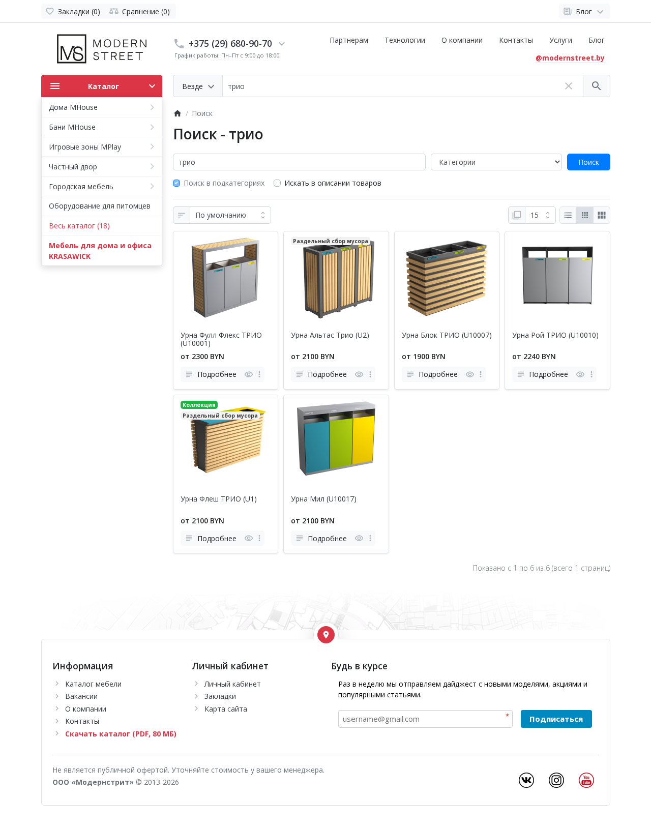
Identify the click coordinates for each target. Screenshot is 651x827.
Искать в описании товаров (332, 183)
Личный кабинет (232, 684)
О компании (462, 40)
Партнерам (349, 40)
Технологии (404, 40)
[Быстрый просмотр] (248, 374)
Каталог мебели (93, 684)
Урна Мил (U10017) (324, 499)
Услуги (560, 40)
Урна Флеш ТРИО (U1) (219, 499)
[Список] (568, 215)
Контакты (516, 40)
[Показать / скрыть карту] (326, 634)
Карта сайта (225, 709)
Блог (596, 40)
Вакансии (81, 696)
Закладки (220, 696)
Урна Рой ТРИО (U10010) (555, 335)
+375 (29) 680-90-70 (230, 43)
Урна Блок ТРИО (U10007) (447, 335)
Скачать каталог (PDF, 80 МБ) (120, 734)
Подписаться (556, 719)
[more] (259, 374)
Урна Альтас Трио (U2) (330, 335)
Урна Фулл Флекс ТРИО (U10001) (221, 339)
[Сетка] (585, 215)
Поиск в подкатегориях (224, 183)
